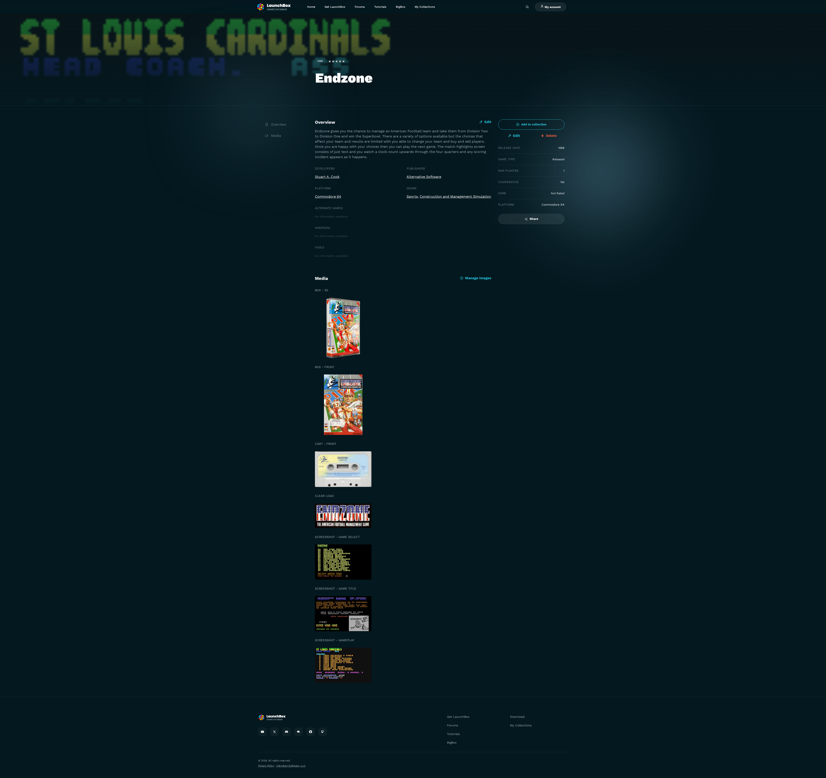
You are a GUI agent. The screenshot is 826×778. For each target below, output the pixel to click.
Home (311, 6)
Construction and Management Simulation (455, 196)
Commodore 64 (328, 196)
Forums (360, 6)
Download (517, 716)
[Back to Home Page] (273, 7)
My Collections (425, 6)
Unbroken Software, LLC (290, 765)
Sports (412, 196)
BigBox (400, 6)
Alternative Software (424, 177)
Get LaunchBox (335, 6)
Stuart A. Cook (327, 177)
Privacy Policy (266, 765)
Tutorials (380, 6)
